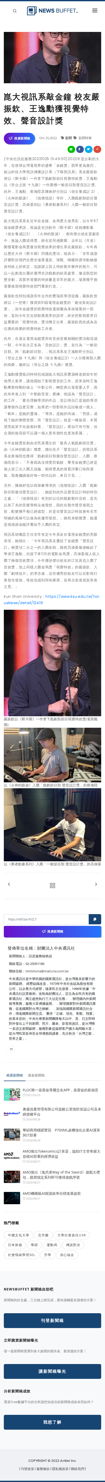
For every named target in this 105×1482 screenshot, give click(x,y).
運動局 (52, 1244)
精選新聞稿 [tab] (14, 1075)
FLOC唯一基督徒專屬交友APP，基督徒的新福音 (60, 1089)
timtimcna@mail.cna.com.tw (47, 971)
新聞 (69, 138)
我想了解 (52, 1422)
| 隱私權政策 (59, 1468)
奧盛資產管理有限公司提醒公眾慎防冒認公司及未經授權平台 (62, 1112)
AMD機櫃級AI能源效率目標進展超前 (52, 1193)
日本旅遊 (15, 1244)
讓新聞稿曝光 (52, 1371)
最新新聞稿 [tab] (36, 1075)
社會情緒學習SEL (21, 1254)
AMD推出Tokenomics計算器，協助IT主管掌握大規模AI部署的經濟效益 (61, 1154)
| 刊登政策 (27, 1468)
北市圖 (43, 1235)
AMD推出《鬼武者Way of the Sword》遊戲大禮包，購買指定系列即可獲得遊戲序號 (61, 1175)
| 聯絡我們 (77, 1468)
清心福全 (67, 1254)
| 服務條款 (42, 1468)
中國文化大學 (18, 1235)
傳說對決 (73, 1244)
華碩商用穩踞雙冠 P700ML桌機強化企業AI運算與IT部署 (61, 1133)
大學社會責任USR (71, 1235)
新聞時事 (85, 138)
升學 (47, 1254)
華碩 (34, 1244)
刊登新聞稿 (52, 1320)
